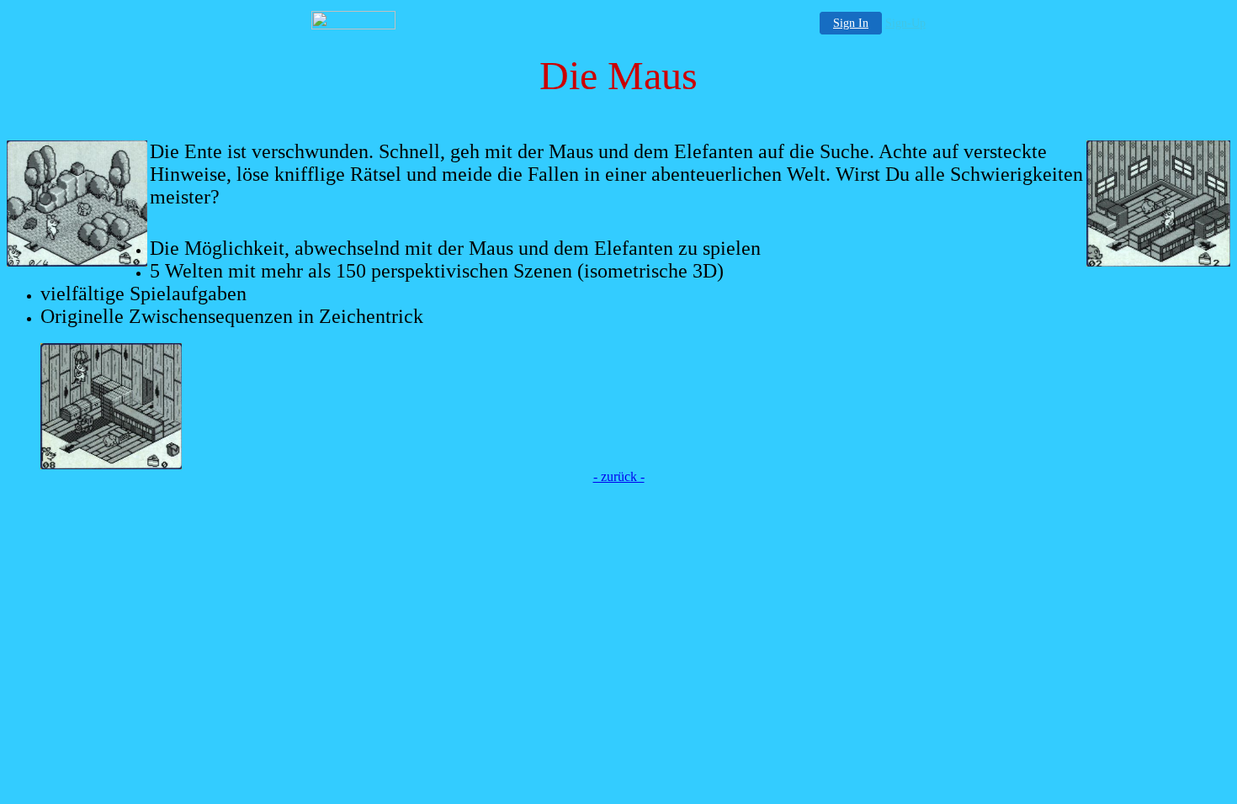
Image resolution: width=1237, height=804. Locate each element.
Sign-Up (905, 23)
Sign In (850, 23)
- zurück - (619, 476)
